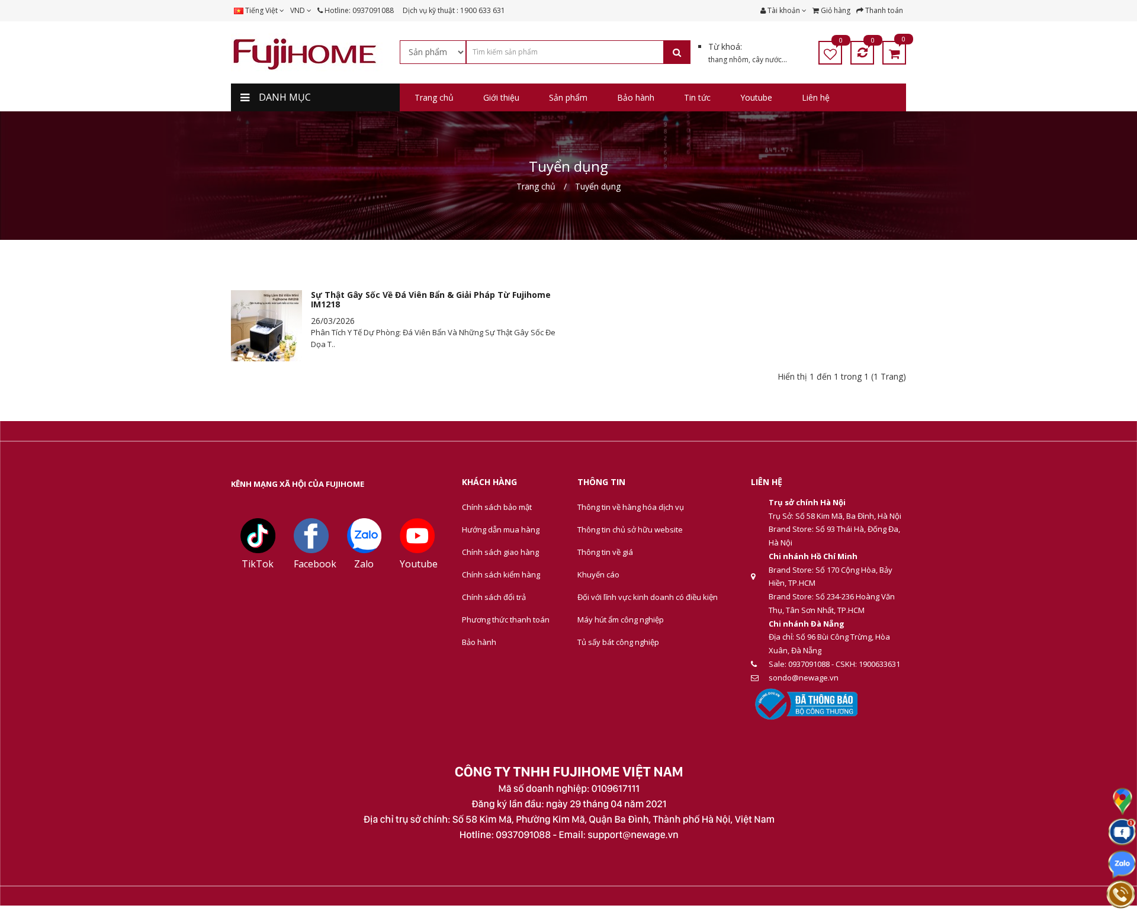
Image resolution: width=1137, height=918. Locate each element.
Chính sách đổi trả (494, 597)
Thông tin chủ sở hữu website (630, 529)
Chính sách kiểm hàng (501, 574)
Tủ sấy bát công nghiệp (618, 642)
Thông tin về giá (605, 552)
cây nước (767, 59)
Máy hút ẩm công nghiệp (620, 619)
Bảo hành (479, 642)
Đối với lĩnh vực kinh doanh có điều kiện (647, 597)
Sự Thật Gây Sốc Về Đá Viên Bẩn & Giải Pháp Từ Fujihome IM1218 (431, 299)
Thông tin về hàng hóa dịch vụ (630, 507)
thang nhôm (728, 59)
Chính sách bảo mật (497, 507)
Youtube (419, 563)
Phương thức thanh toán (506, 619)
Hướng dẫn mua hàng (500, 529)
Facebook (315, 563)
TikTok (258, 563)
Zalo (364, 563)
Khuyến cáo (598, 574)
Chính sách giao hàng (500, 552)
